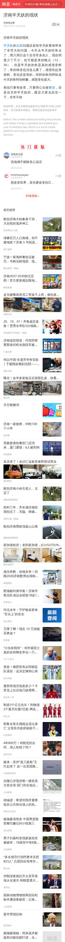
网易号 (16, 4)
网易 (5, 4)
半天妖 (8, 45)
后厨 (19, 45)
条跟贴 (32, 196)
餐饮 (52, 87)
